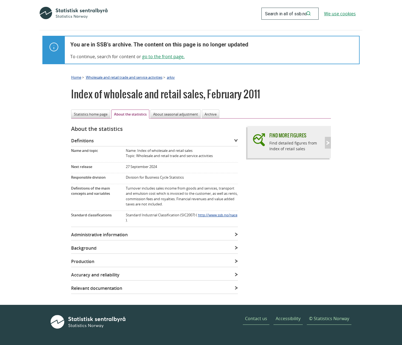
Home (76, 77)
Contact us (256, 318)
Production (82, 261)
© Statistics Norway (329, 318)
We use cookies (340, 14)
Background (84, 248)
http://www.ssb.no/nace (217, 215)
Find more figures (287, 135)
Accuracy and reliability (95, 275)
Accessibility (288, 318)
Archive (211, 114)
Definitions (82, 141)
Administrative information (99, 235)
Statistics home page (90, 114)
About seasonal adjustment (175, 114)
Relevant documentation (96, 288)
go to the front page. (163, 57)
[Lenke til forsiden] (73, 13)
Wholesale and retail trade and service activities (124, 77)
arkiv (171, 77)
